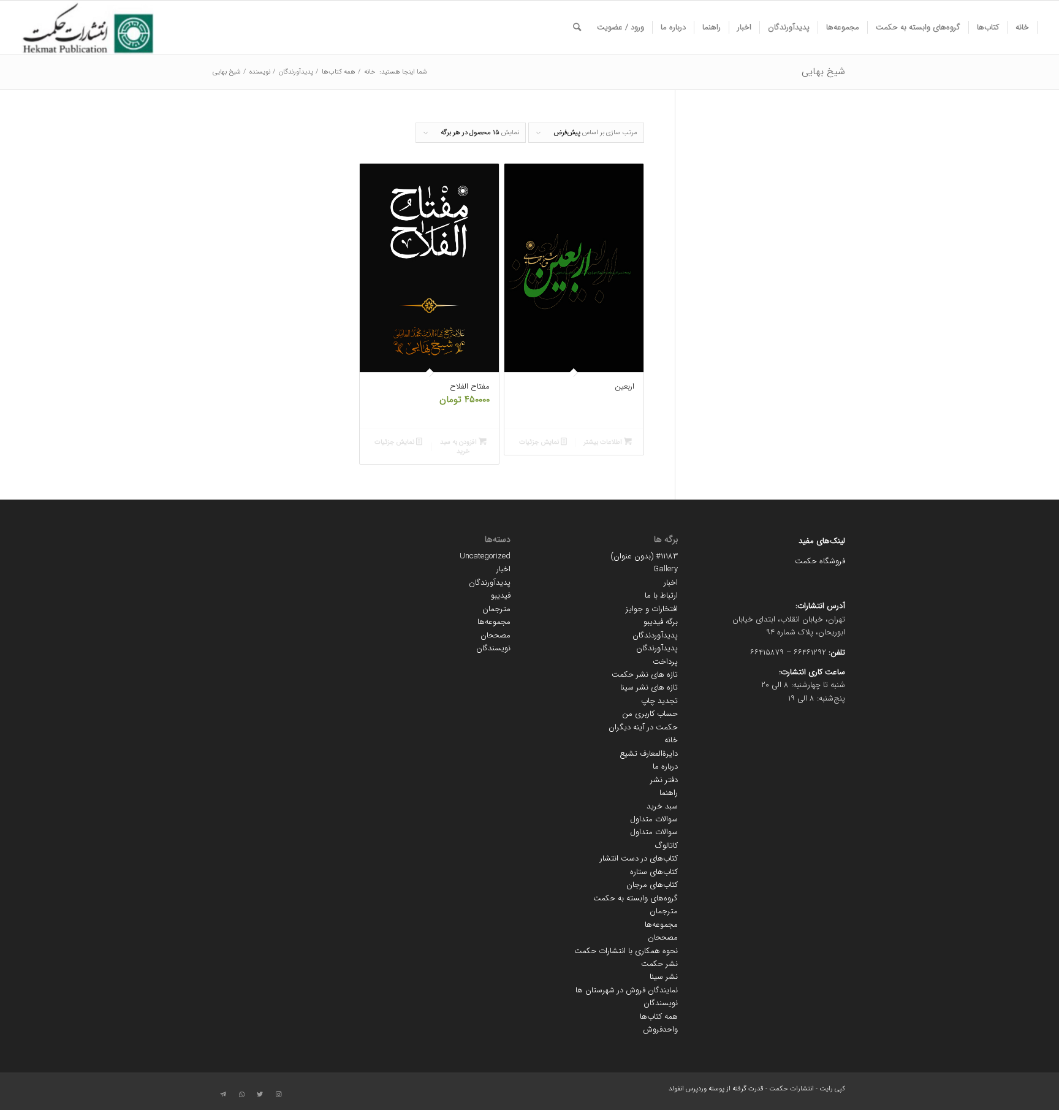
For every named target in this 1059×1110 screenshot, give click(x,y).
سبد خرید (662, 806)
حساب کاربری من (650, 713)
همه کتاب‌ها (659, 1016)
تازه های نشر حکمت (645, 674)
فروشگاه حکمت (820, 561)
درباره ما (665, 766)
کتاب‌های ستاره (654, 871)
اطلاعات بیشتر (603, 442)
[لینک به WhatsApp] (241, 1094)
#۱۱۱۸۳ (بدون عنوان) (644, 556)
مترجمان (664, 911)
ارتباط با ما (661, 595)
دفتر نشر (664, 780)
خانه (671, 740)
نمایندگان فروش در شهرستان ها (626, 990)
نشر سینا (664, 976)
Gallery (665, 569)
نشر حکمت (659, 963)
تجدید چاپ (659, 700)
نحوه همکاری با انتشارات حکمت (626, 951)
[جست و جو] (577, 28)
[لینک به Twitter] (260, 1094)
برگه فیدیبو (660, 621)
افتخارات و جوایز (652, 609)
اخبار (671, 582)
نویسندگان (660, 1003)
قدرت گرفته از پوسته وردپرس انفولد (716, 1089)
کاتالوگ (666, 845)
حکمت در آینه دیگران (643, 727)
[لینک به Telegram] (223, 1094)
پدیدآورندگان (657, 648)
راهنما (668, 792)
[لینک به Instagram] (278, 1094)
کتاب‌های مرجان (652, 884)
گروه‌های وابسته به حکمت (635, 898)
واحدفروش (660, 1029)
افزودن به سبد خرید (459, 447)
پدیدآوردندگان (655, 635)
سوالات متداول (654, 819)
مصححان (663, 937)
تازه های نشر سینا (649, 687)
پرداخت (665, 661)
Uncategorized (485, 556)
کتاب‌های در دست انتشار (639, 858)
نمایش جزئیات (540, 442)
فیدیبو (501, 595)
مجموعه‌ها (661, 924)
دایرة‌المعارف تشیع (649, 753)
